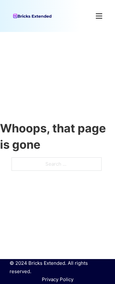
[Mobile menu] (77, 16)
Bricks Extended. (47, 263)
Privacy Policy (57, 279)
